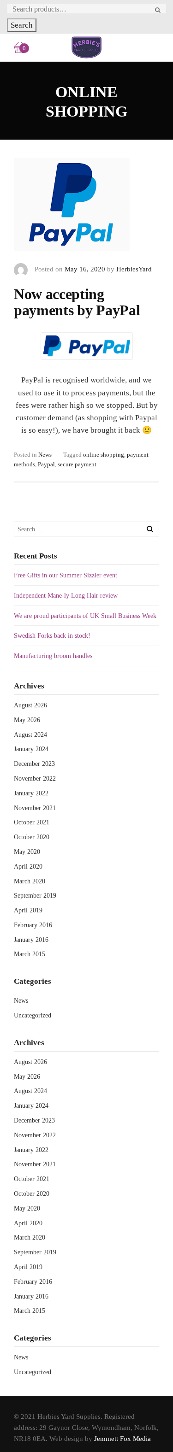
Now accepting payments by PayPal (77, 302)
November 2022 (35, 778)
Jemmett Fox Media (122, 1438)
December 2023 (34, 763)
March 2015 (29, 954)
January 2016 (31, 939)
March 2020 (29, 881)
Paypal (46, 464)
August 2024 (30, 734)
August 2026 (30, 705)
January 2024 (31, 749)
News (45, 454)
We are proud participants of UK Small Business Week (85, 615)
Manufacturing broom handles (53, 656)
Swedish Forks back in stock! (52, 635)
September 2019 (35, 895)
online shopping (103, 454)
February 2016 (33, 925)
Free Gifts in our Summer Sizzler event (65, 575)
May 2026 (27, 720)
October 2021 (31, 822)
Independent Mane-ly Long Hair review (66, 595)
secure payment (77, 464)
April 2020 (28, 866)
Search (22, 25)
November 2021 (35, 808)
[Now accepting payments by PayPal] (72, 210)
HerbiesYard (134, 269)
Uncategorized (32, 1015)
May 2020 (27, 851)
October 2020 (31, 837)
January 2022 (31, 793)
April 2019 (28, 910)
